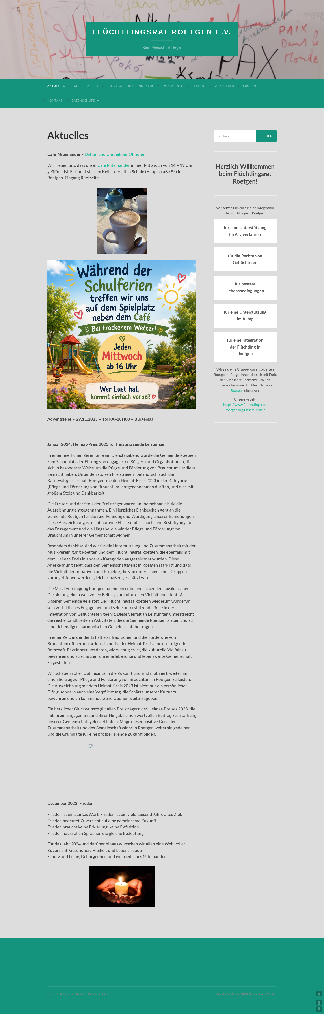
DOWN (319, 1009)
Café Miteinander (113, 165)
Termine (199, 86)
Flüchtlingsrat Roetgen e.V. (162, 32)
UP (319, 1002)
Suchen (249, 86)
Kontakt (55, 100)
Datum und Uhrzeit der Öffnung (114, 154)
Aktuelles (56, 86)
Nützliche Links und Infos (130, 86)
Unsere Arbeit (86, 86)
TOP (319, 993)
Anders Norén (247, 994)
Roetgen (237, 390)
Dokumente (173, 86)
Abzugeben (224, 86)
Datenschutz (83, 100)
